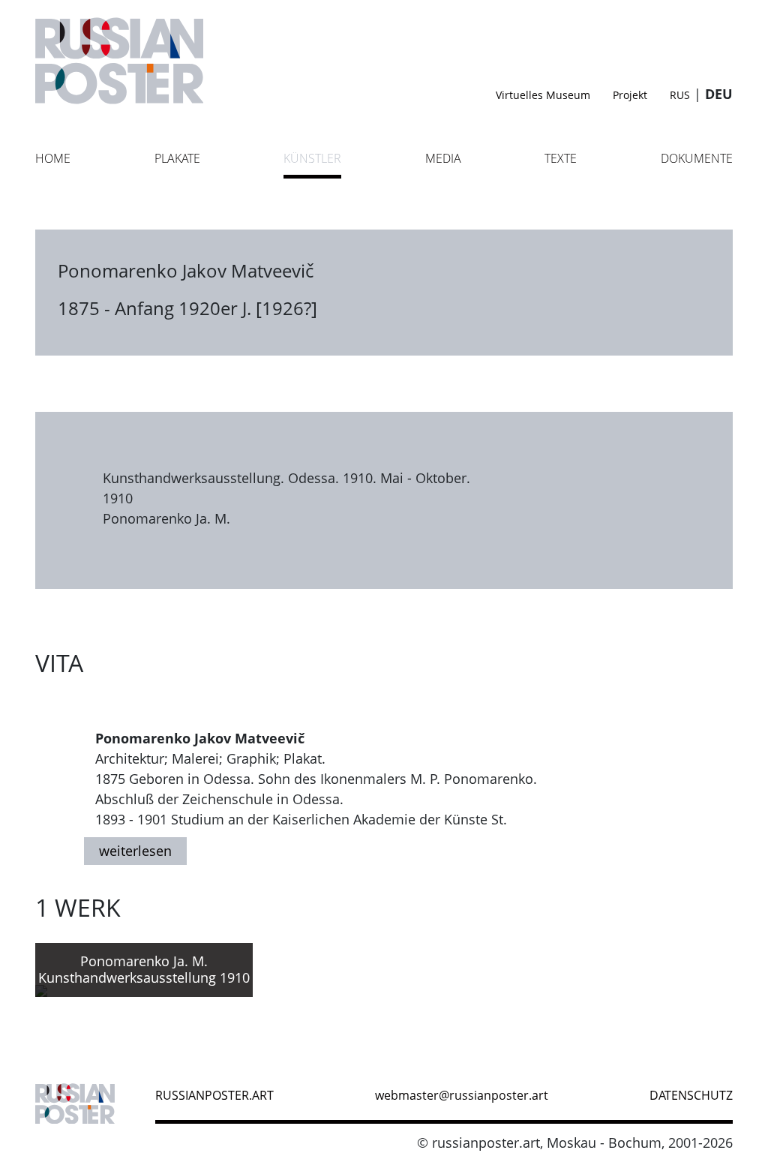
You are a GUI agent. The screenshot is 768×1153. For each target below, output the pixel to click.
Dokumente (697, 158)
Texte (560, 158)
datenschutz (691, 1095)
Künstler (312, 158)
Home (52, 158)
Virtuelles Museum (543, 95)
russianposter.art (214, 1095)
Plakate (177, 158)
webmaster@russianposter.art (461, 1095)
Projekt (630, 95)
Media (443, 158)
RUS (680, 95)
